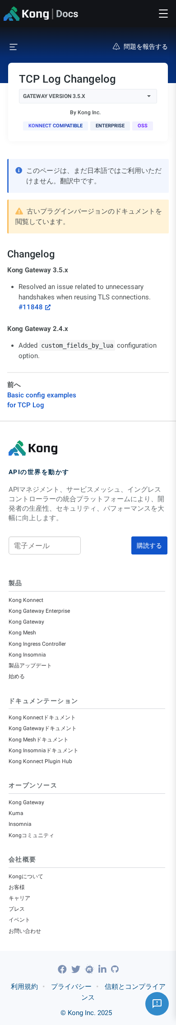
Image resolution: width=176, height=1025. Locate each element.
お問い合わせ (25, 931)
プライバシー (71, 987)
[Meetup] (90, 969)
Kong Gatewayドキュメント (43, 728)
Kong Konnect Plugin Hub (40, 761)
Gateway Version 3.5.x (54, 96)
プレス (17, 909)
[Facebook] (63, 969)
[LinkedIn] (103, 969)
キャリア (19, 898)
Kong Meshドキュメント (39, 739)
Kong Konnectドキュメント (42, 717)
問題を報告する (146, 46)
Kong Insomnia (27, 655)
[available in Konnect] (55, 125)
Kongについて (26, 876)
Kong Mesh (22, 632)
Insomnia (20, 824)
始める (17, 676)
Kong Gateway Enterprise (39, 611)
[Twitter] (77, 969)
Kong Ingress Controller (37, 644)
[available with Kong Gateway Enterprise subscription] (110, 125)
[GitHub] (114, 969)
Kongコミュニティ (31, 835)
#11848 (31, 307)
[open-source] (142, 125)
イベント (19, 920)
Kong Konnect (26, 600)
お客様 (17, 887)
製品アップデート (30, 665)
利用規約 (24, 987)
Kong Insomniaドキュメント (44, 750)
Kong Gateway (26, 622)
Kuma (16, 813)
